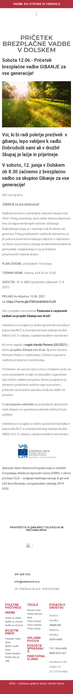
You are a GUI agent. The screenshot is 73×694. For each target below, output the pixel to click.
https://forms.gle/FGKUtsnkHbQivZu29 (31, 301)
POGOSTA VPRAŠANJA (35, 648)
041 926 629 (22, 574)
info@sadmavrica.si (27, 581)
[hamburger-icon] (36, 26)
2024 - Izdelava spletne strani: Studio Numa (36, 683)
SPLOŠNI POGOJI (34, 639)
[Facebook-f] (32, 690)
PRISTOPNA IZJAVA (36, 657)
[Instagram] (40, 690)
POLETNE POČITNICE (13, 606)
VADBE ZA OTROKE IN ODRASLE (36, 4)
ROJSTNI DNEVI (11, 632)
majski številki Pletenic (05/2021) (46, 344)
